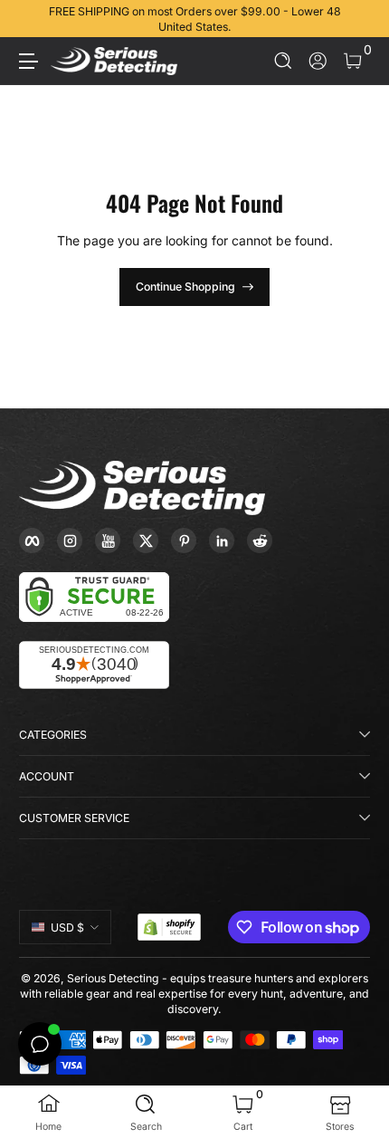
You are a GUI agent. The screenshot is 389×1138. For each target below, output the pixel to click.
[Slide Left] (31, 19)
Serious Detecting (113, 978)
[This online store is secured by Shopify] (169, 927)
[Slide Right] (357, 19)
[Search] (283, 61)
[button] (283, 61)
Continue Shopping (185, 286)
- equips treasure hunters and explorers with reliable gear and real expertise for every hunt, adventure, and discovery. (194, 993)
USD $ (67, 927)
